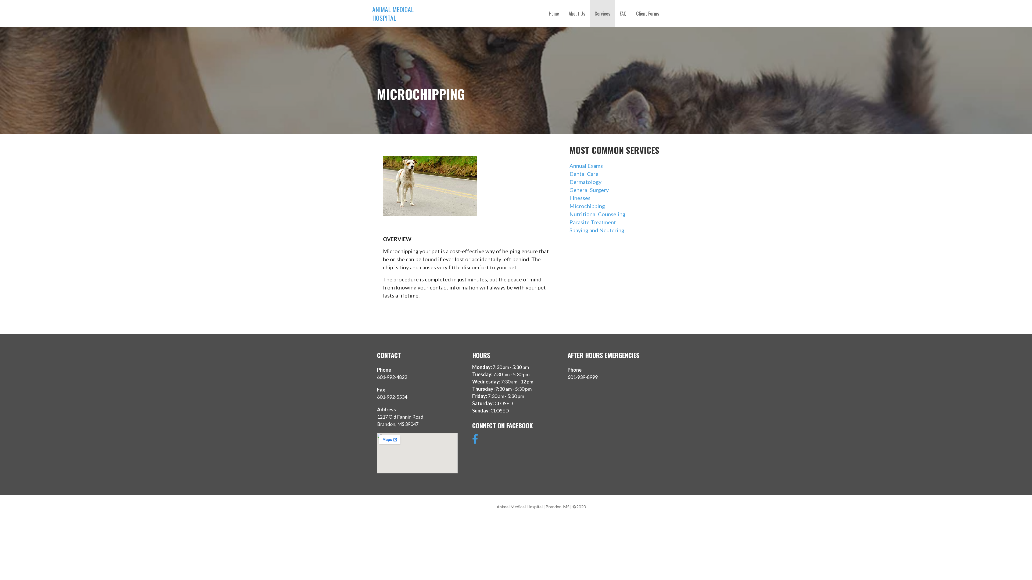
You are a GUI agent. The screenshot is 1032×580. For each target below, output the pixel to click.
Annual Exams (586, 165)
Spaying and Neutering (596, 230)
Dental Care (584, 174)
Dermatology (585, 182)
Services (602, 13)
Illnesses (579, 198)
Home (554, 13)
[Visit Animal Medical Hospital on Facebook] (475, 441)
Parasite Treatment (592, 222)
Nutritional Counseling (597, 214)
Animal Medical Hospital (393, 13)
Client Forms (647, 13)
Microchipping (587, 206)
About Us (577, 13)
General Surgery (589, 190)
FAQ (623, 13)
